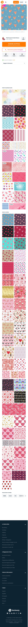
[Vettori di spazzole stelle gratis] (10, 178)
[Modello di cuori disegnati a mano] (9, 231)
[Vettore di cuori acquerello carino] (8, 241)
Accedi (21, 2)
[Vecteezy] (2, 2)
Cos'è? (14, 60)
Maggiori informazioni (7, 63)
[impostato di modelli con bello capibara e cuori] (9, 607)
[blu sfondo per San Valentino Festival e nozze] (8, 249)
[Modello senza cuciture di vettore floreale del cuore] (9, 211)
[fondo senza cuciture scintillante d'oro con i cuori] (8, 440)
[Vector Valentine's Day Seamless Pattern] (8, 272)
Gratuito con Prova (14, 44)
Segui (23, 39)
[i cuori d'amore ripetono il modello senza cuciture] (17, 269)
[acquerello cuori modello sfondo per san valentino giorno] (19, 199)
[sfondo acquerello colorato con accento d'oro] (13, 97)
